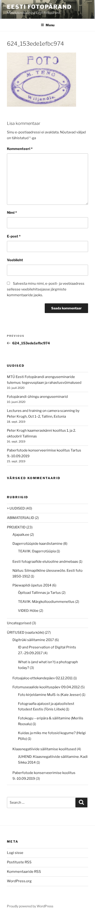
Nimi (12, 213)
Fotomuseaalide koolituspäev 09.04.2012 (46, 687)
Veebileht (15, 260)
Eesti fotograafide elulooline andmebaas (45, 562)
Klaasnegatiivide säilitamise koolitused (44, 749)
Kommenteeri (20, 149)
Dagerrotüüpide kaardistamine (37, 544)
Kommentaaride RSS (24, 872)
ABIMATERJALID (20, 518)
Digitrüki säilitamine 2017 (33, 640)
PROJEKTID (16, 527)
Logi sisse (15, 853)
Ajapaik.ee (20, 535)
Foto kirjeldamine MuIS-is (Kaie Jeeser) (49, 695)
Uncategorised (19, 623)
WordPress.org (19, 881)
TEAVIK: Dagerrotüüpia (37, 551)
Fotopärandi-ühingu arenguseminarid (37, 397)
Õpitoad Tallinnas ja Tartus (39, 593)
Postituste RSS (19, 862)
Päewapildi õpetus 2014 (31, 585)
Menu (50, 25)
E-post (14, 236)
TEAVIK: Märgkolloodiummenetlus (46, 602)
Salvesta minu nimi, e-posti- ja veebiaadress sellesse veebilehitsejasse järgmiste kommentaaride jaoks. (45, 289)
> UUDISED (16, 508)
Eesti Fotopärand (39, 6)
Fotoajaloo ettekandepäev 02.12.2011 (42, 678)
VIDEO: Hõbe (28, 611)
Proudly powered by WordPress (30, 906)
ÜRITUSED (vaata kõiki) (25, 632)
